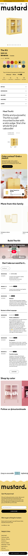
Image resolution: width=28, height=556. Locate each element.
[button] (4, 55)
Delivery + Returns (5, 539)
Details (3, 86)
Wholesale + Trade (5, 544)
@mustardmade (18, 409)
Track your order (5, 537)
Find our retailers (5, 542)
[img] (4, 274)
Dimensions (4, 91)
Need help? (4, 535)
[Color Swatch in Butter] (6, 192)
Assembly (3, 99)
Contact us (3, 541)
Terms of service (5, 550)
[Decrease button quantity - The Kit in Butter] (2, 553)
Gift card (3, 548)
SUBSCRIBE (14, 511)
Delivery (3, 95)
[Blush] (11, 393)
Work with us (4, 546)
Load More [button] (14, 371)
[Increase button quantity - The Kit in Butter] (6, 553)
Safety (2, 103)
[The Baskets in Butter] (11, 218)
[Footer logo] (14, 486)
